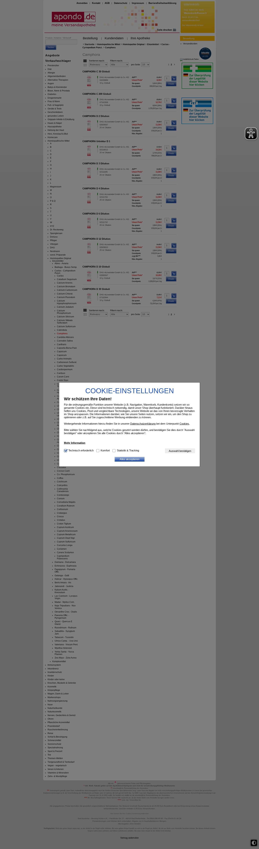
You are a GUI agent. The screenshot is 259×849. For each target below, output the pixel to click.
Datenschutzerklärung (143, 423)
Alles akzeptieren (129, 459)
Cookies (184, 423)
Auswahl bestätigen (180, 450)
